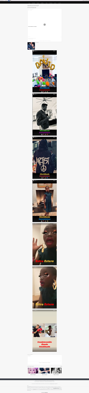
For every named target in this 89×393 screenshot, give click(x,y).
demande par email (52, 383)
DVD (48, 387)
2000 (30, 386)
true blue (28, 390)
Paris (32, 389)
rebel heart (41, 389)
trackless (59, 389)
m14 (50, 388)
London (47, 388)
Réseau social (1, 0)
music (31, 389)
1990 (29, 386)
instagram (34, 388)
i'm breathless (30, 388)
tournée (57, 389)
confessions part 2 (43, 387)
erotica (50, 387)
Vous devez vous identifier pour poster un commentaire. (44, 362)
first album (52, 387)
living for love (44, 388)
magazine (28, 389)
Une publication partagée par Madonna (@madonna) (44, 40)
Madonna (60, 388)
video (30, 390)
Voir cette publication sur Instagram (32, 26)
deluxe (47, 387)
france (53, 387)
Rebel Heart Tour (53, 389)
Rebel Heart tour (49, 389)
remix (55, 389)
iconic (32, 388)
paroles (34, 389)
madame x (52, 388)
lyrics (49, 388)
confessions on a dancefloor (38, 387)
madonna (56, 388)
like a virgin (41, 388)
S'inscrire (84, 0)
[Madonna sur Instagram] (31, 42)
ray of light (39, 389)
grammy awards (58, 387)
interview (36, 388)
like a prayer (38, 388)
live (42, 388)
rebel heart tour (45, 389)
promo (37, 389)
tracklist (61, 389)
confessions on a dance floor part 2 (31, 387)
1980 (27, 386)
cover (46, 387)
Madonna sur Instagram (33, 374)
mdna (29, 389)
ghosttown (56, 387)
